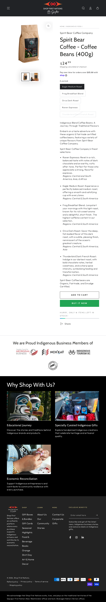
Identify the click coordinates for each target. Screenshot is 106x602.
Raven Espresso (70, 107)
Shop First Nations (21, 578)
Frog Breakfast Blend (72, 93)
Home (62, 26)
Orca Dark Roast (70, 100)
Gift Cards (27, 523)
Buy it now (79, 303)
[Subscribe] (97, 515)
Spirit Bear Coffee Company (76, 33)
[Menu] (8, 8)
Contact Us (58, 514)
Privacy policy (26, 582)
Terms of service (41, 582)
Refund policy (12, 582)
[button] (83, 8)
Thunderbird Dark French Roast (78, 114)
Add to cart (79, 295)
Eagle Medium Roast (72, 86)
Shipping (63, 67)
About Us (42, 514)
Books (25, 545)
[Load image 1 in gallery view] (25, 77)
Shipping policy (16, 585)
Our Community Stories (43, 523)
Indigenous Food (74, 26)
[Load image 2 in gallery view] (34, 77)
